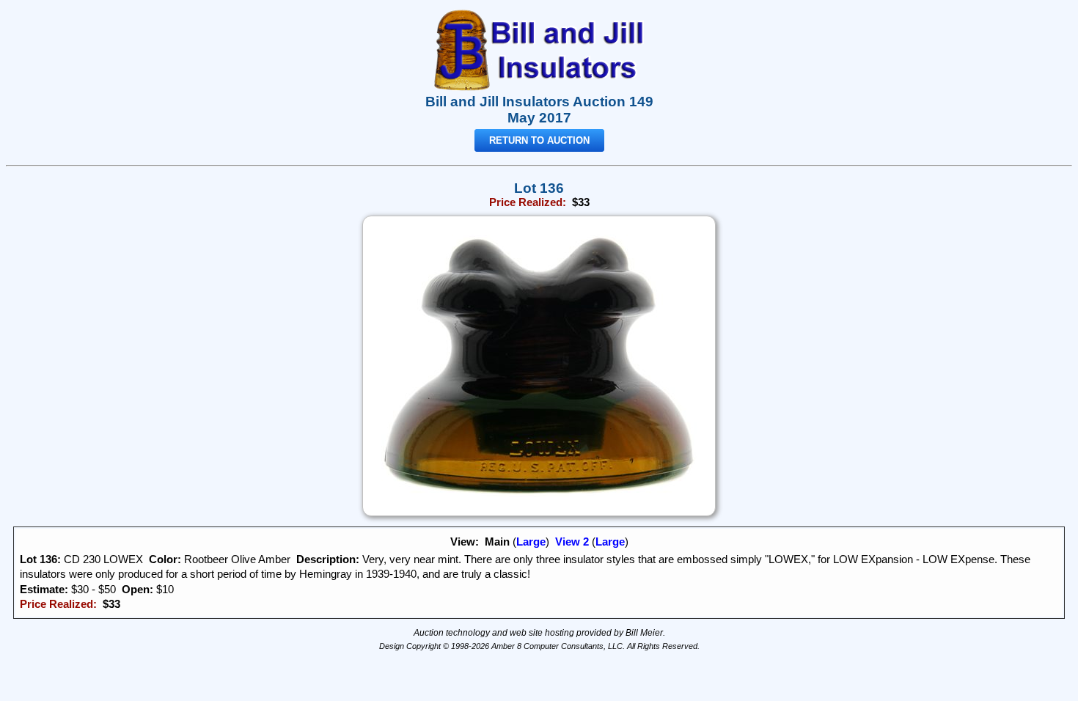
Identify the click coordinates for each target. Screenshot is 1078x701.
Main (497, 542)
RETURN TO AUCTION (539, 140)
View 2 (572, 542)
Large (531, 542)
